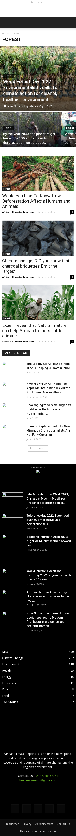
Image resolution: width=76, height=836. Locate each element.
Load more (36, 448)
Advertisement (44, 824)
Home (6, 33)
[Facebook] (15, 808)
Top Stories (10, 702)
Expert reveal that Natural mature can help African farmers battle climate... (34, 330)
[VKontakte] (49, 808)
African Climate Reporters (20, 106)
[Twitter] (26, 808)
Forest (9, 75)
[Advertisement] (38, 9)
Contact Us (63, 824)
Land (5, 696)
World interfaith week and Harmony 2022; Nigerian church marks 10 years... (49, 575)
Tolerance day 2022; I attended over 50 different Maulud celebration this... (48, 520)
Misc (5, 652)
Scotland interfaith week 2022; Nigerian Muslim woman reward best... (49, 541)
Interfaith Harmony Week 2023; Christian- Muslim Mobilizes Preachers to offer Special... (48, 498)
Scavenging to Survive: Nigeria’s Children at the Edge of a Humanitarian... (49, 409)
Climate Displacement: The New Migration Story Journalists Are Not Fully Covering (48, 430)
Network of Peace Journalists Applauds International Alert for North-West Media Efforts (48, 388)
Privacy (27, 824)
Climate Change (13, 658)
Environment (10, 664)
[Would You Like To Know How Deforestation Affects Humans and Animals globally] (38, 173)
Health (6, 670)
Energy (6, 677)
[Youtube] (61, 808)
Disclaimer (12, 824)
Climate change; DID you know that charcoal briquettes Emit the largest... (35, 266)
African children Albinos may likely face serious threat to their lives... (49, 596)
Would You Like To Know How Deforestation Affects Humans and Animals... (36, 201)
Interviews (9, 683)
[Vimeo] (38, 808)
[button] (70, 22)
